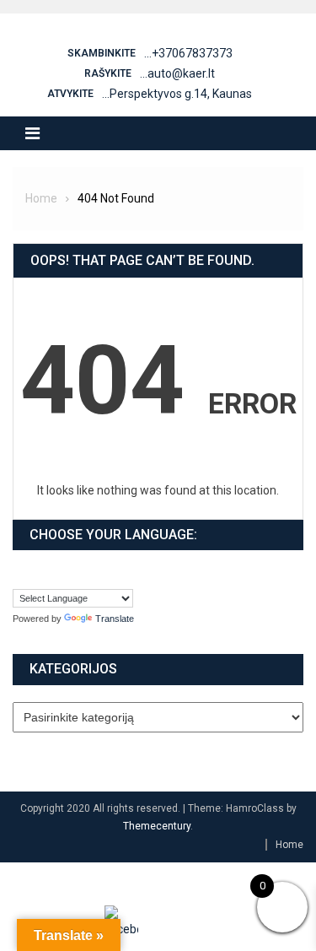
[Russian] (87, 574)
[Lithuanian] (54, 574)
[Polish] (70, 574)
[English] (20, 574)
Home (289, 845)
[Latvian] (37, 574)
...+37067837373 (188, 53)
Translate (114, 618)
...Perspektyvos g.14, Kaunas (177, 94)
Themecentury (156, 826)
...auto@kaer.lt (177, 73)
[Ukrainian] (104, 574)
